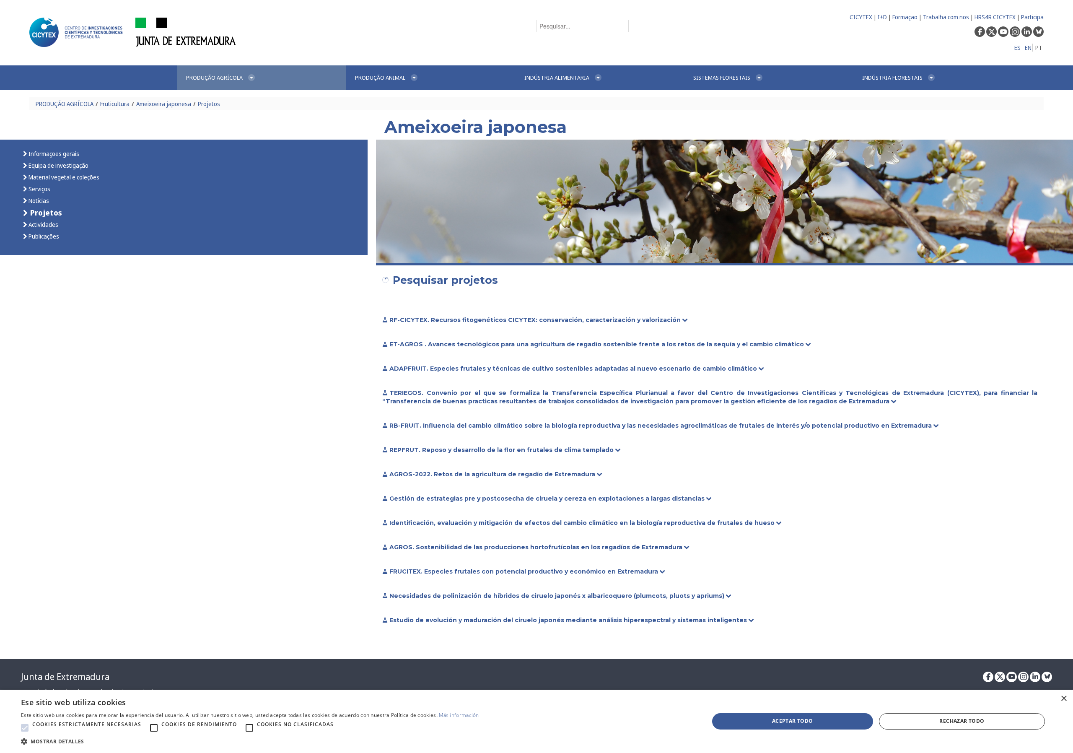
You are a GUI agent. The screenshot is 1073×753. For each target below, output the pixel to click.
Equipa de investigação (57, 165)
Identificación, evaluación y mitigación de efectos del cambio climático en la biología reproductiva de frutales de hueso (582, 523)
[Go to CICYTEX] (77, 32)
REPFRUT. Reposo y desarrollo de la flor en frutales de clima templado (502, 450)
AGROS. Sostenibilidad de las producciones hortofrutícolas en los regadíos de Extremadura (536, 547)
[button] (24, 727)
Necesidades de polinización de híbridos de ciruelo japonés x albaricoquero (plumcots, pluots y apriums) (557, 596)
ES (1017, 48)
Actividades (42, 224)
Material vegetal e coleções (63, 177)
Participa (1032, 17)
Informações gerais (53, 154)
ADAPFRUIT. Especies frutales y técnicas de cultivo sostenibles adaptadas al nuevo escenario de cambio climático (574, 368)
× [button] (1063, 699)
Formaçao (904, 17)
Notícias (38, 201)
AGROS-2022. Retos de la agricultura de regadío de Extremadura (493, 474)
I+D (882, 17)
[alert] (536, 721)
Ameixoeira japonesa (163, 104)
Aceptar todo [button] (792, 720)
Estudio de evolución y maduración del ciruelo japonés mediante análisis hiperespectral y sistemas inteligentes (569, 620)
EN (1028, 48)
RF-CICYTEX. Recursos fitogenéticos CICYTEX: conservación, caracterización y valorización (535, 320)
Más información (459, 715)
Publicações (43, 236)
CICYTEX (861, 17)
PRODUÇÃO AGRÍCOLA (64, 104)
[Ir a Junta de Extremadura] (185, 32)
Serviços (38, 189)
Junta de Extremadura (65, 677)
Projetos (209, 104)
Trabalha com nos (946, 17)
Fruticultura (115, 104)
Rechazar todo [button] (961, 720)
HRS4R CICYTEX (995, 17)
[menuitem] (261, 77)
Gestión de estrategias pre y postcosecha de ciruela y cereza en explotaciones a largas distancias (547, 498)
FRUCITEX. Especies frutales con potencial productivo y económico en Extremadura (524, 571)
